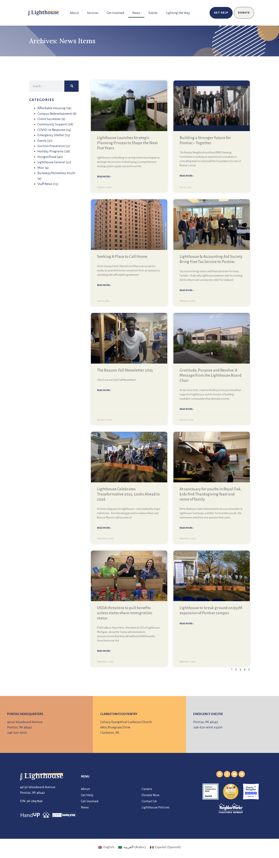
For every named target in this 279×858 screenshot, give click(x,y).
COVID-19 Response (51, 130)
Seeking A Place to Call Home (122, 256)
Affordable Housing (51, 108)
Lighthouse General (51, 162)
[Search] (71, 86)
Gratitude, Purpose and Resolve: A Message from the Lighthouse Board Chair (210, 375)
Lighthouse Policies (156, 807)
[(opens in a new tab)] (129, 224)
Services (92, 13)
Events (153, 13)
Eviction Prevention (51, 146)
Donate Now (151, 795)
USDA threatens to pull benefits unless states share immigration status (124, 613)
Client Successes (49, 119)
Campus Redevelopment (54, 114)
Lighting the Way (178, 13)
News (136, 13)
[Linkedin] (242, 774)
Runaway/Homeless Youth (56, 173)
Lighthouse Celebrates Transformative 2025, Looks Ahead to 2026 (128, 494)
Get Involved (115, 13)
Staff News (44, 184)
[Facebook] (219, 774)
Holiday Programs (50, 151)
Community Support (52, 124)
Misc (40, 168)
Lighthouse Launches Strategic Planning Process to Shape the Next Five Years (127, 143)
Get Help (87, 795)
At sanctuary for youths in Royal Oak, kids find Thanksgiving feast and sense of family (211, 494)
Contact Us (149, 801)
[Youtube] (234, 774)
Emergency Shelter (50, 135)
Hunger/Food (46, 157)
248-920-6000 (17, 732)
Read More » (104, 176)
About (74, 13)
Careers (147, 789)
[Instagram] (227, 774)
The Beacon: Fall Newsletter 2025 (125, 370)
